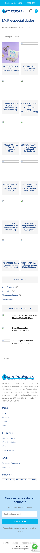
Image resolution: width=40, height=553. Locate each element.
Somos (4, 421)
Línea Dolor (6, 291)
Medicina (32, 480)
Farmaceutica (8, 480)
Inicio (4, 413)
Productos (6, 417)
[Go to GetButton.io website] (34, 551)
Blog (4, 425)
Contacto (5, 467)
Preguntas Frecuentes (11, 463)
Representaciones (9, 299)
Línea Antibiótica (9, 287)
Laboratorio (21, 480)
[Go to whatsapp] (35, 546)
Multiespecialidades (10, 295)
